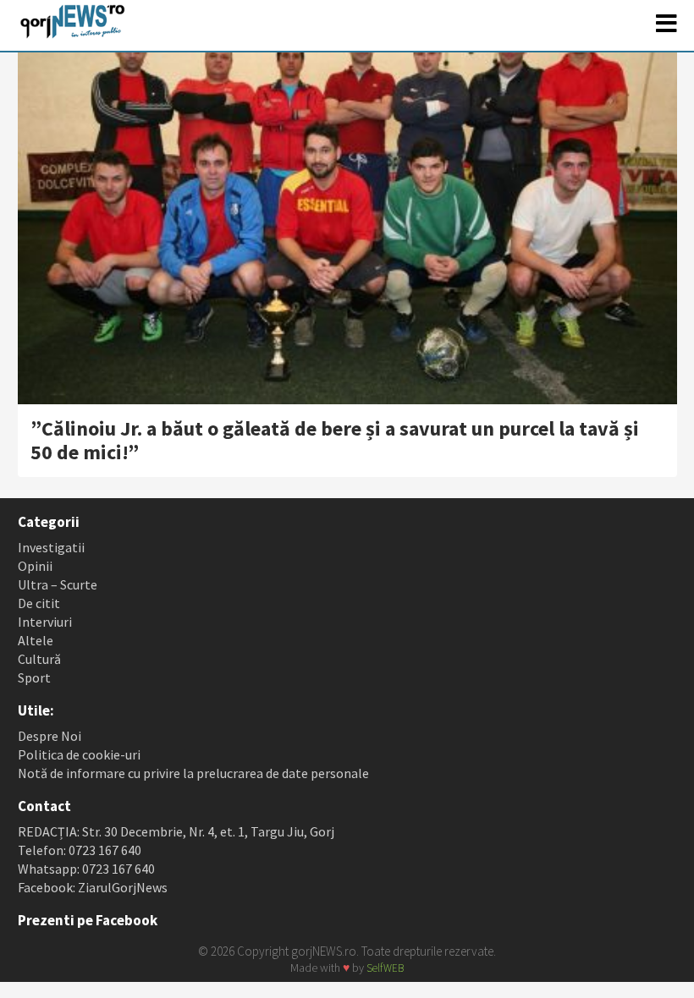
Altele (35, 640)
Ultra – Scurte (57, 584)
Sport (34, 677)
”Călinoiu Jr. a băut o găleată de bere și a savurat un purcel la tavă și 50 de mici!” (334, 440)
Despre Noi (49, 735)
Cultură (39, 658)
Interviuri (45, 621)
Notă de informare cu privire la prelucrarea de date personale (193, 773)
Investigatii (51, 547)
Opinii (35, 565)
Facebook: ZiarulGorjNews (93, 887)
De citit (39, 603)
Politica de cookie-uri (79, 754)
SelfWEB (385, 968)
